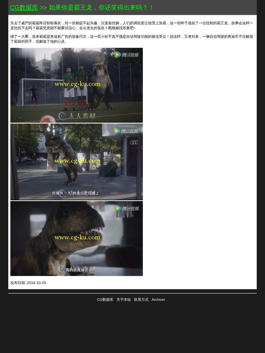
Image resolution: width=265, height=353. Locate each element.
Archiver (158, 299)
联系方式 (141, 299)
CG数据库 (24, 7)
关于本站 (123, 299)
